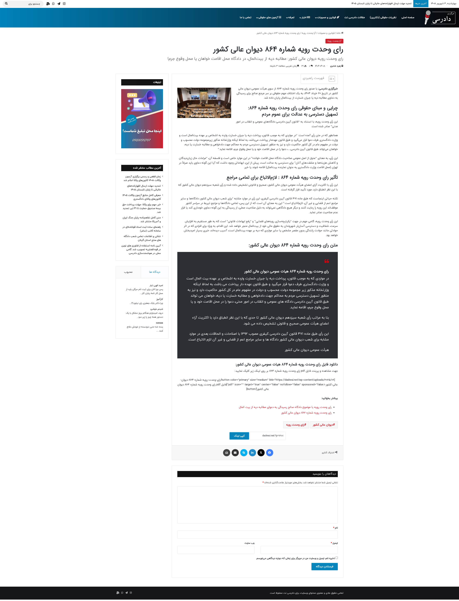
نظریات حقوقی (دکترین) (383, 17)
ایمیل (334, 543)
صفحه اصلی (407, 17)
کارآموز (159, 299)
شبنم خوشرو (156, 309)
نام (335, 528)
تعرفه (291, 17)
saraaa (159, 323)
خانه (338, 33)
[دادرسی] (438, 17)
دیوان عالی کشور (323, 425)
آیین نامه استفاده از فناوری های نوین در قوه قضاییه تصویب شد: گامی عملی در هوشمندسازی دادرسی (141, 249)
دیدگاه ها (154, 272)
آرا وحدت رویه (309, 33)
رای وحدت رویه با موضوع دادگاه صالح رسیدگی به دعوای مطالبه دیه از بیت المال (285, 407)
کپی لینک (239, 436)
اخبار (304, 17)
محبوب (128, 272)
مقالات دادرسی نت (354, 17)
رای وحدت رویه (295, 425)
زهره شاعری (335, 66)
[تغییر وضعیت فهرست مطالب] (330, 79)
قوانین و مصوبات (327, 17)
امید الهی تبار (156, 285)
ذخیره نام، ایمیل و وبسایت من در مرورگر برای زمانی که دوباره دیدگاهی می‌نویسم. (295, 558)
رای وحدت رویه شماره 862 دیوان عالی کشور (306, 413)
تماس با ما (245, 17)
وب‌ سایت (249, 543)
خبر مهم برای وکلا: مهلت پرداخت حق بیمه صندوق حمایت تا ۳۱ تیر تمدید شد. (141, 208)
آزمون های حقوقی (268, 17)
